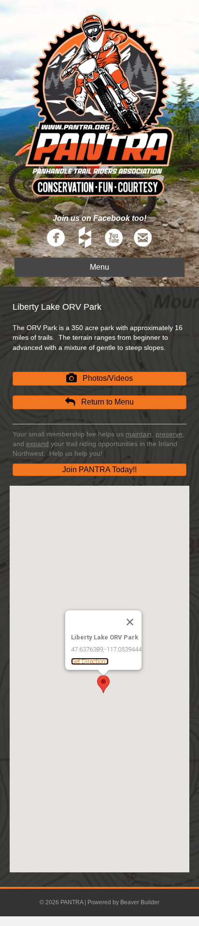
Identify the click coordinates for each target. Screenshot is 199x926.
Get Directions (90, 661)
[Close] (130, 622)
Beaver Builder (139, 902)
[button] (99, 379)
